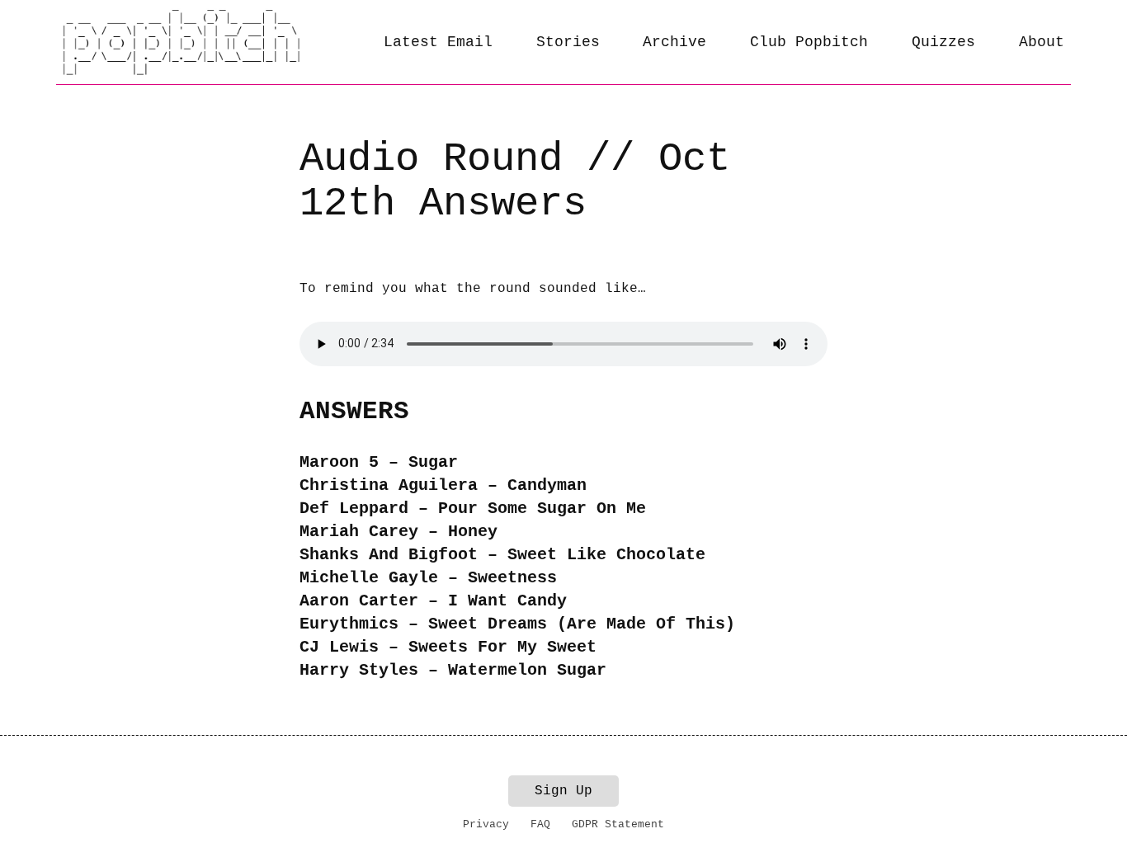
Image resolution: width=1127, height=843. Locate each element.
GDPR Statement (618, 824)
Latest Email (438, 42)
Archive (674, 42)
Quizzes (943, 42)
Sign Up (563, 791)
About (1041, 42)
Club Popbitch (809, 42)
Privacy (486, 824)
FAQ (540, 824)
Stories (568, 42)
